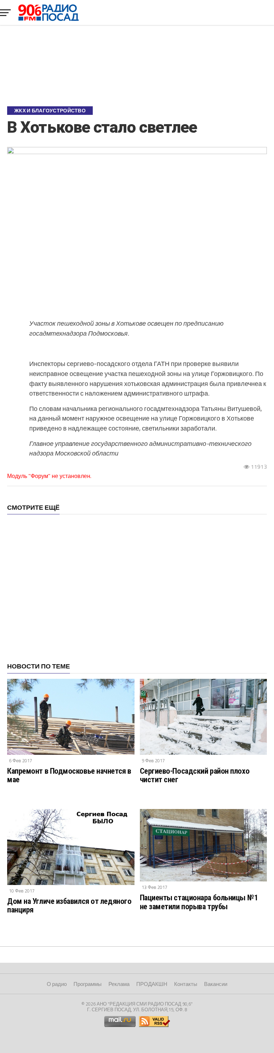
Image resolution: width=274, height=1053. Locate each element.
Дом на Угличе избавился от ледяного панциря (69, 905)
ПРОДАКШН (151, 984)
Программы (87, 984)
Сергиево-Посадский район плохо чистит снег (195, 775)
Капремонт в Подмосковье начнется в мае (69, 775)
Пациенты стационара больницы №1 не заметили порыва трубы (199, 902)
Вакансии (215, 984)
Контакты (185, 984)
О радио (57, 984)
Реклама (119, 984)
